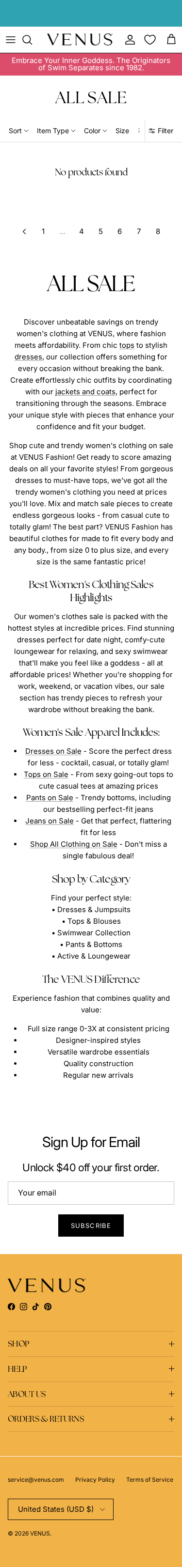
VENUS (40, 1533)
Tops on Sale (46, 774)
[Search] (32, 39)
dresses (28, 356)
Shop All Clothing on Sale (73, 844)
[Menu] (10, 39)
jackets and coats (85, 391)
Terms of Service (149, 1479)
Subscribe (91, 1225)
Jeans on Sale (49, 820)
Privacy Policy (95, 1479)
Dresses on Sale (53, 751)
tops (126, 345)
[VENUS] (80, 39)
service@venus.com (36, 1479)
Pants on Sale (49, 797)
